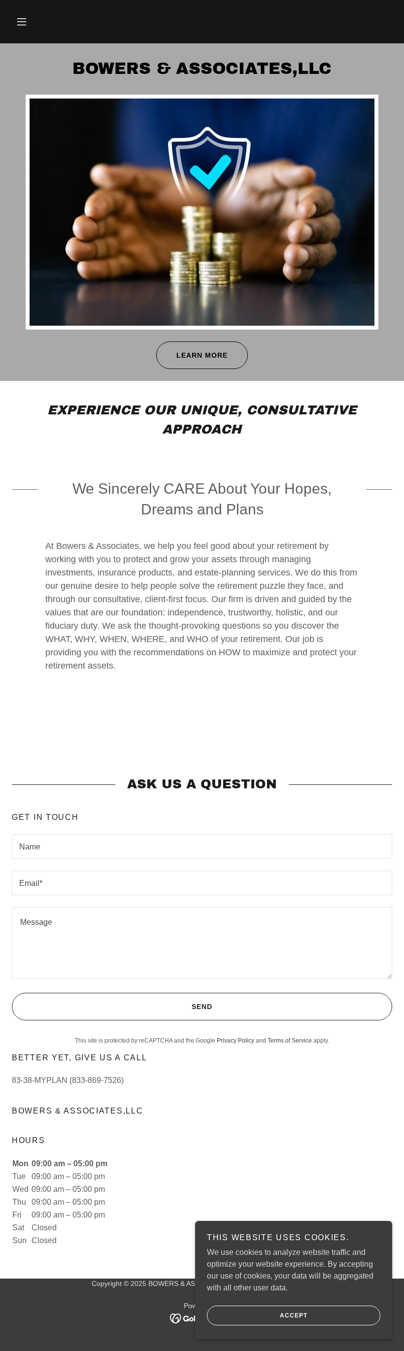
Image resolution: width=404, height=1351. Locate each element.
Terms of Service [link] (290, 1040)
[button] (22, 22)
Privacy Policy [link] (235, 1040)
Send (202, 1007)
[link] (202, 71)
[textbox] (202, 846)
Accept (293, 1315)
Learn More (202, 355)
